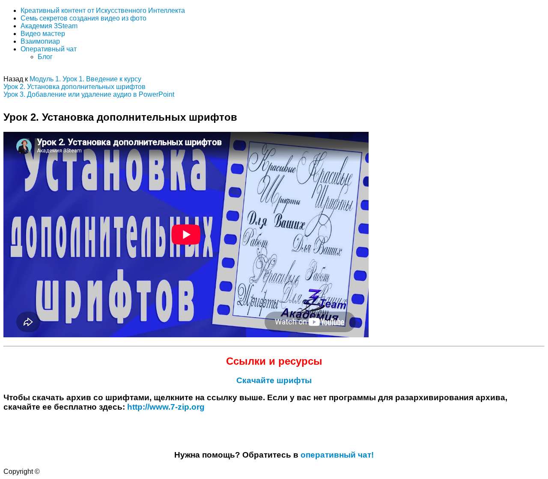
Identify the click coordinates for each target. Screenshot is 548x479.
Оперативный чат (49, 49)
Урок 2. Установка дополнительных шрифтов (74, 86)
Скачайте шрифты (274, 380)
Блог (45, 56)
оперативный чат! (337, 454)
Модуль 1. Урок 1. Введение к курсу (85, 79)
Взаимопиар (40, 41)
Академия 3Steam (49, 26)
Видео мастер (43, 33)
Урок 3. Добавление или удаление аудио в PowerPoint (88, 94)
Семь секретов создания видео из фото (83, 18)
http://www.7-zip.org (166, 406)
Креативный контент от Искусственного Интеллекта (103, 10)
